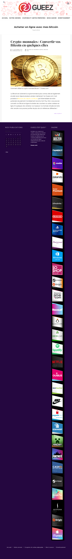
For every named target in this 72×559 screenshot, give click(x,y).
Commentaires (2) (17, 50)
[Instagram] (38, 9)
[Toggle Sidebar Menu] (68, 3)
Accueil (5, 18)
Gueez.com (34, 145)
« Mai (6, 152)
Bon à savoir (52, 18)
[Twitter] (34, 9)
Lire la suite (57, 113)
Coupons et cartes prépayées (33, 18)
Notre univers (15, 18)
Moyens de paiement (33, 49)
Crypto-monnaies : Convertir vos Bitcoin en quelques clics (35, 43)
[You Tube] (42, 9)
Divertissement (64, 18)
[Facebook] (30, 9)
